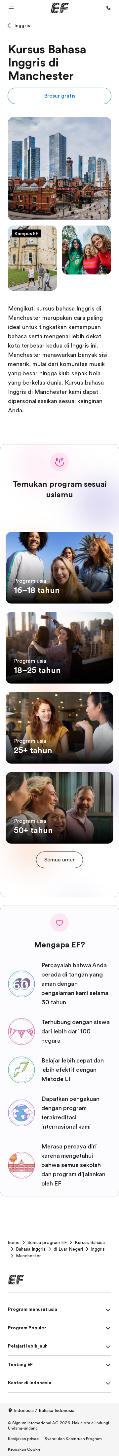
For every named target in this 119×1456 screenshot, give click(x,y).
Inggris (22, 25)
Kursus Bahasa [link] (90, 1242)
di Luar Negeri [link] (68, 1249)
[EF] (60, 8)
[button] (11, 8)
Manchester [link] (28, 1255)
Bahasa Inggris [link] (31, 1249)
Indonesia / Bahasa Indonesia (44, 1410)
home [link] (14, 1242)
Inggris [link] (98, 1249)
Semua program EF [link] (47, 1242)
